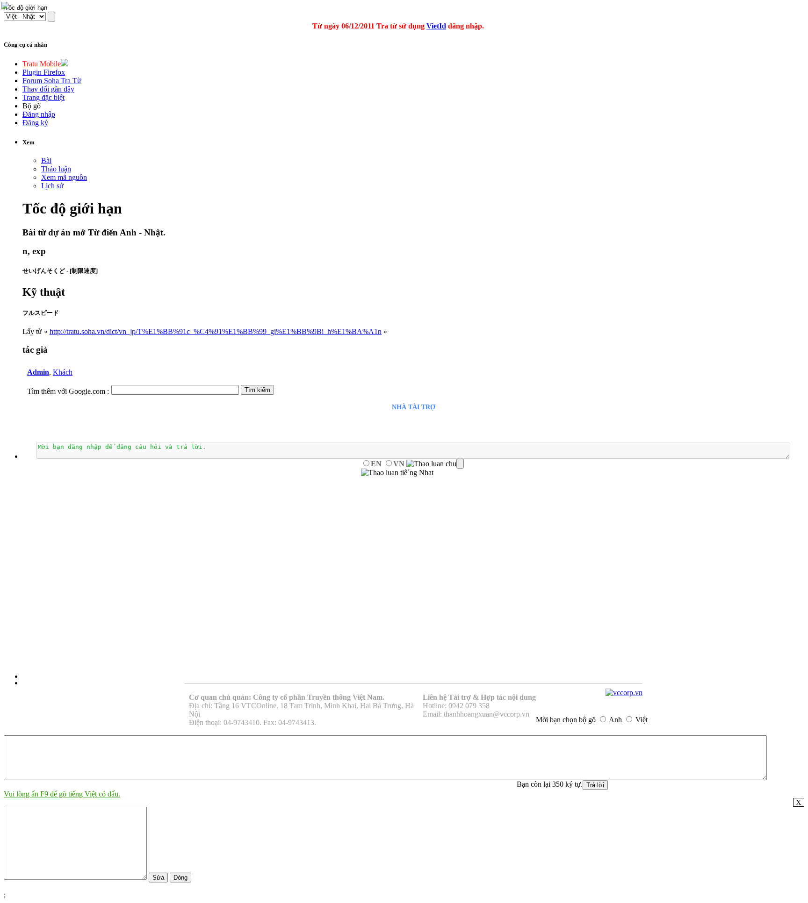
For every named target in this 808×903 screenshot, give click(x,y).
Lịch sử (52, 186)
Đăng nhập (38, 114)
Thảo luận (56, 169)
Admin (38, 372)
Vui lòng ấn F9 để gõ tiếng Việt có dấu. (62, 794)
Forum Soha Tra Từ (51, 81)
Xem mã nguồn (64, 177)
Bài (46, 160)
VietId (436, 26)
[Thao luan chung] (435, 464)
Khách (62, 372)
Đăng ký (35, 123)
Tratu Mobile (41, 64)
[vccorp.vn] (624, 693)
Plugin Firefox (43, 72)
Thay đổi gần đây (48, 89)
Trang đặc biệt (43, 97)
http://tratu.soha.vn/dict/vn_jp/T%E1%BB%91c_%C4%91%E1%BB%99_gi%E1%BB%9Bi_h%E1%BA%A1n (216, 331)
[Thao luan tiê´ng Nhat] (397, 473)
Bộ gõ (31, 106)
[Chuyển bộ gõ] (6, 6)
